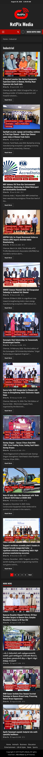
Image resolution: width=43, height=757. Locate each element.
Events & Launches (11, 71)
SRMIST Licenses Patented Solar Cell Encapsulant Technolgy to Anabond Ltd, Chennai (21, 274)
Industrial (8, 74)
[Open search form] (18, 32)
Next (30, 575)
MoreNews (20, 755)
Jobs (21, 434)
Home (33, 71)
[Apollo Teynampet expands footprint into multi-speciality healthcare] (21, 717)
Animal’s (15, 744)
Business (8, 279)
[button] (3, 32)
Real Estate (9, 232)
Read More (9, 100)
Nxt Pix (6, 87)
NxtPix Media (21, 24)
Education (16, 279)
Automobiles (9, 176)
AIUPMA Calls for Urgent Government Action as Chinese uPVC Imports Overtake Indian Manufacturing (21, 222)
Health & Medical (24, 71)
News (25, 74)
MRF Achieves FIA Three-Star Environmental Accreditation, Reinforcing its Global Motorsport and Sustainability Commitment (21, 169)
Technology (9, 126)
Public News (33, 74)
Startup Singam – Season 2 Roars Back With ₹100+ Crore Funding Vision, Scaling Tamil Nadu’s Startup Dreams (21, 427)
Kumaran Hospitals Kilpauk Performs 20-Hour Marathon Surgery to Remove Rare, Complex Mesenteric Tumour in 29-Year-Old (20, 617)
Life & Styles (17, 74)
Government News (11, 226)
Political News (10, 385)
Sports (35, 747)
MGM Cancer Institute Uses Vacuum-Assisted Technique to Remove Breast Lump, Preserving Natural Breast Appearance (20, 696)
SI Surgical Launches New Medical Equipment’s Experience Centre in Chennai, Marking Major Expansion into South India (21, 64)
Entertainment (9, 747)
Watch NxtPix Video (33, 32)
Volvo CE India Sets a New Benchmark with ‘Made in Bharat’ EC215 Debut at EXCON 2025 (21, 480)
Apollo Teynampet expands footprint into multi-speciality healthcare (20, 733)
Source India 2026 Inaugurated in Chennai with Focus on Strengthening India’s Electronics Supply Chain (21, 375)
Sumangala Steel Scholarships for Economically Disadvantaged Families (21, 325)
